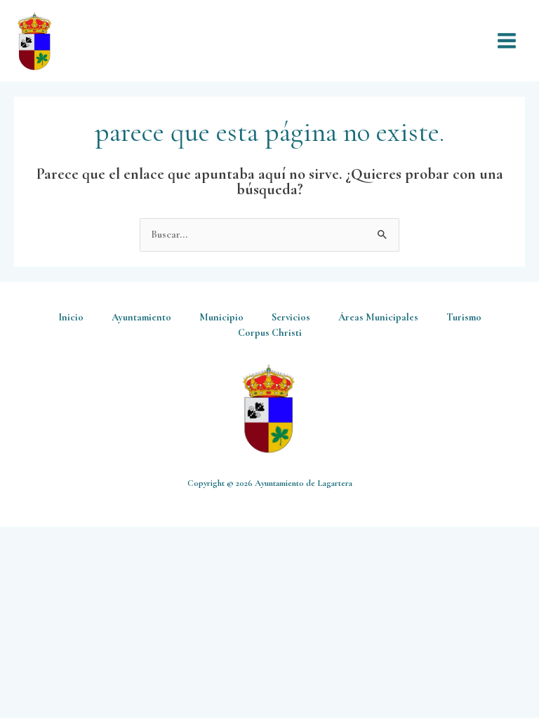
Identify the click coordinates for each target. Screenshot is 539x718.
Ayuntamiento (141, 317)
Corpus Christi (270, 333)
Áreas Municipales (378, 317)
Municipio (221, 317)
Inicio (71, 317)
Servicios (291, 317)
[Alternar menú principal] (506, 40)
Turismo (463, 317)
